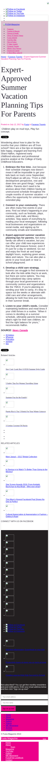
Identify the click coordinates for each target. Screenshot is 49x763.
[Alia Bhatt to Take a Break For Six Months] (10, 615)
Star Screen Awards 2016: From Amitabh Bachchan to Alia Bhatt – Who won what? (23, 485)
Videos (9, 723)
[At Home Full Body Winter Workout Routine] (10, 602)
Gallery (9, 721)
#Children (10, 335)
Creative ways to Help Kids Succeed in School (25, 675)
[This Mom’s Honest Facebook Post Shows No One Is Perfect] (10, 495)
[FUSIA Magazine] (24, 24)
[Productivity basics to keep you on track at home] (10, 658)
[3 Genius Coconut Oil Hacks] (10, 421)
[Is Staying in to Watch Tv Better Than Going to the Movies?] (10, 465)
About (8, 717)
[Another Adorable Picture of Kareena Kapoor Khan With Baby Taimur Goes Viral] (10, 595)
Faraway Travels (39, 124)
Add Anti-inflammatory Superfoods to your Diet (25, 650)
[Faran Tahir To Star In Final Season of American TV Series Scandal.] (10, 554)
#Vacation (10, 339)
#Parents (9, 337)
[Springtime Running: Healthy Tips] (10, 608)
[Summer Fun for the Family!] (10, 393)
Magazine (10, 719)
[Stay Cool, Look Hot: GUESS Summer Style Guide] (10, 365)
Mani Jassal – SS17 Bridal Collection (21, 457)
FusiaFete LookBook (14, 758)
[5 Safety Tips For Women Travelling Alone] (10, 379)
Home (8, 715)
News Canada (20, 330)
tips (7, 344)
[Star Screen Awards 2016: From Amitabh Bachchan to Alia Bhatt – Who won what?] (10, 480)
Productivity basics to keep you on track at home (26, 662)
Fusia (26, 124)
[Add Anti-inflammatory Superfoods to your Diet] (10, 646)
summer (9, 342)
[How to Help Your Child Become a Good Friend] (10, 581)
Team (12, 747)
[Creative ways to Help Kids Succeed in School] (10, 671)
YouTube (9, 751)
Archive (9, 728)
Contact (9, 730)
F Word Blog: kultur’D (14, 53)
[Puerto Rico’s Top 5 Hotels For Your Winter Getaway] (10, 407)
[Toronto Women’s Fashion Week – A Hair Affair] (10, 588)
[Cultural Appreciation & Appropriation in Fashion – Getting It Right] (10, 510)
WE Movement (12, 726)
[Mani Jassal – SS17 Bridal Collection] (10, 453)
